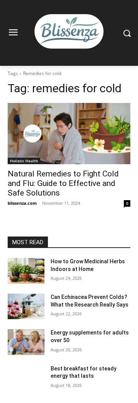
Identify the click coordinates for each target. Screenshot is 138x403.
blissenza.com (22, 203)
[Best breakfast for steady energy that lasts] (26, 378)
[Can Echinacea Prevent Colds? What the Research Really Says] (26, 306)
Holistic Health (24, 160)
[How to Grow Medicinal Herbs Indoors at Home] (26, 271)
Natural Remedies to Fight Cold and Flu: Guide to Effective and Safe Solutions (63, 183)
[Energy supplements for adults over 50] (26, 342)
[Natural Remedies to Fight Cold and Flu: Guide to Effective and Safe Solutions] (69, 133)
